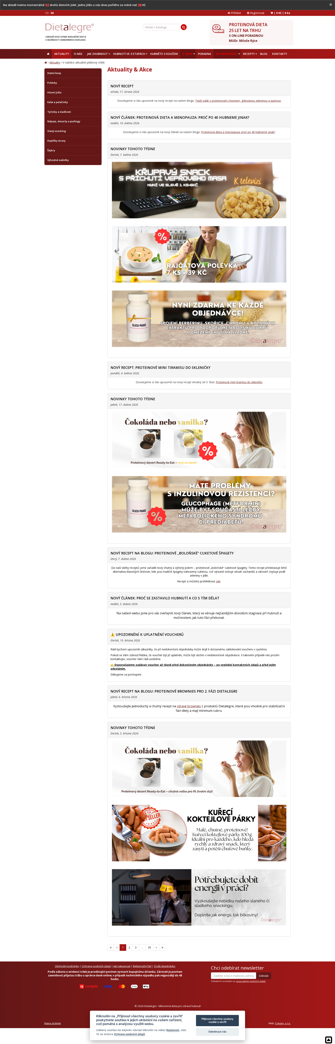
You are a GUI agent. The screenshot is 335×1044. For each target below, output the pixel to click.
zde (218, 581)
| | (281, 13)
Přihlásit (235, 13)
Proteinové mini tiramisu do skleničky (239, 382)
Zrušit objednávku (164, 966)
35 (149, 947)
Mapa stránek (52, 1023)
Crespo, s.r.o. (283, 1023)
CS (47, 13)
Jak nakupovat (121, 966)
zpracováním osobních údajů (251, 981)
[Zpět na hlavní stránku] (69, 28)
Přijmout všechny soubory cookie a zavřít (217, 1020)
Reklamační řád (142, 966)
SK (52, 13)
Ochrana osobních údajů (96, 966)
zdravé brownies (189, 706)
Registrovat (256, 13)
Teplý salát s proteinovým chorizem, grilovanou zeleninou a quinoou (238, 100)
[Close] (330, 5)
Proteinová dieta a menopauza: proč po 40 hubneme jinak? (238, 132)
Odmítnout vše (217, 1031)
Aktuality (54, 62)
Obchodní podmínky (67, 966)
